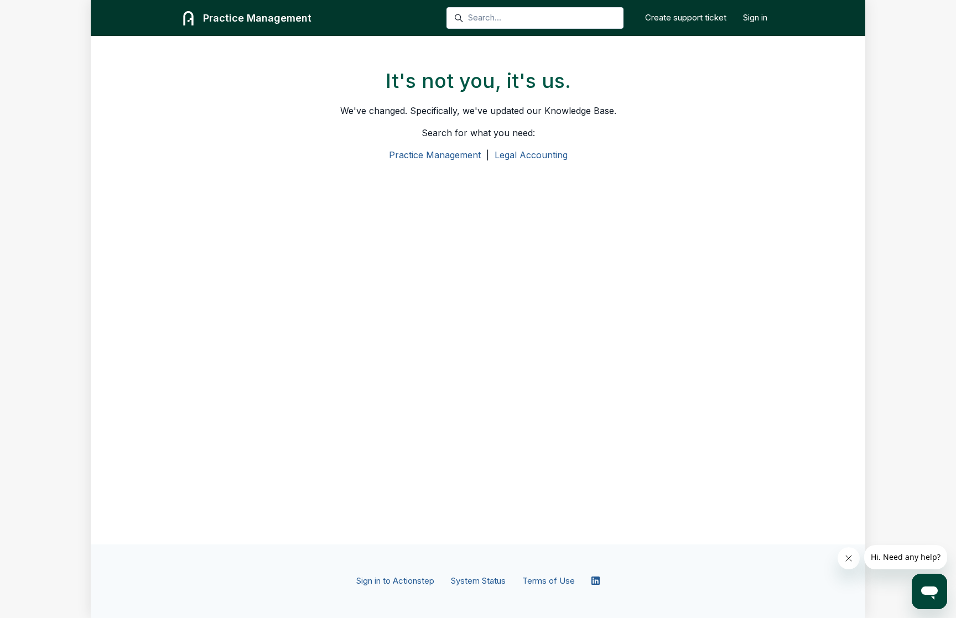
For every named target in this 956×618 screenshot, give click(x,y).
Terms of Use (548, 580)
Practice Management (435, 154)
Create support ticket (685, 17)
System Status (478, 580)
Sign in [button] (755, 17)
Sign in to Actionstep (395, 580)
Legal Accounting (531, 154)
